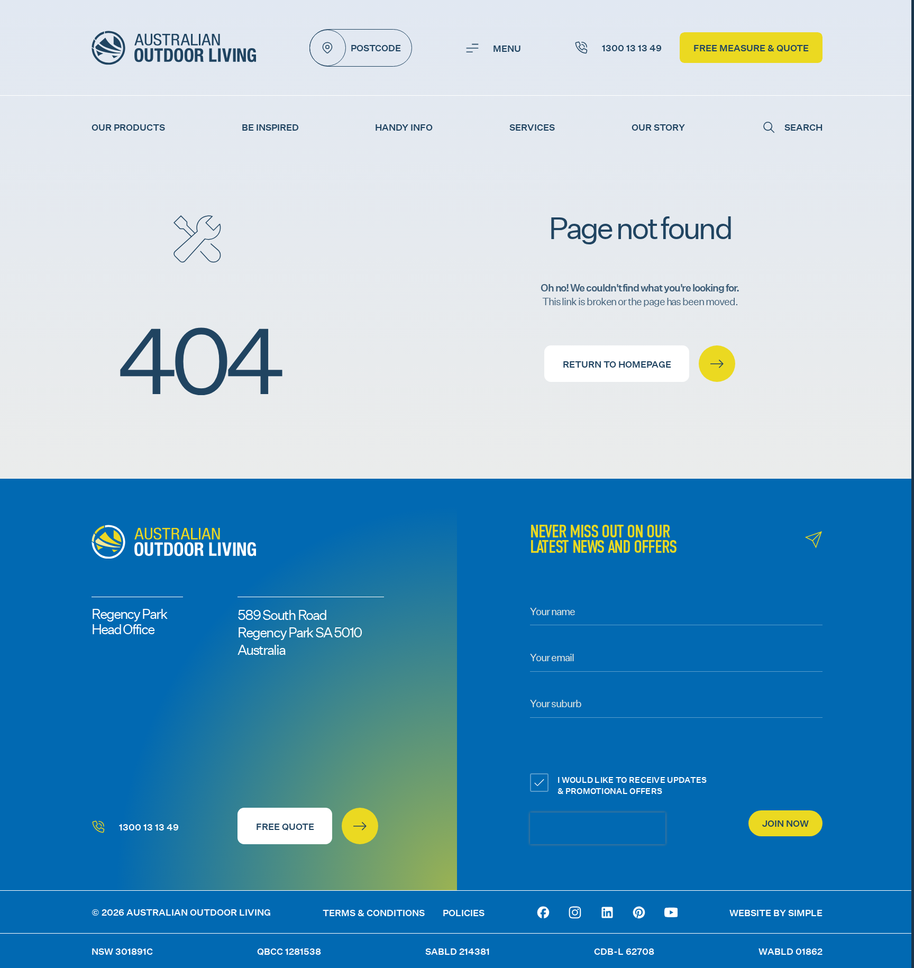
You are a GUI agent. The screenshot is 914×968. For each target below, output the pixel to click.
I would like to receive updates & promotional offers (632, 785)
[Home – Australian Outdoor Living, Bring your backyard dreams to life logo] (174, 48)
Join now (785, 823)
